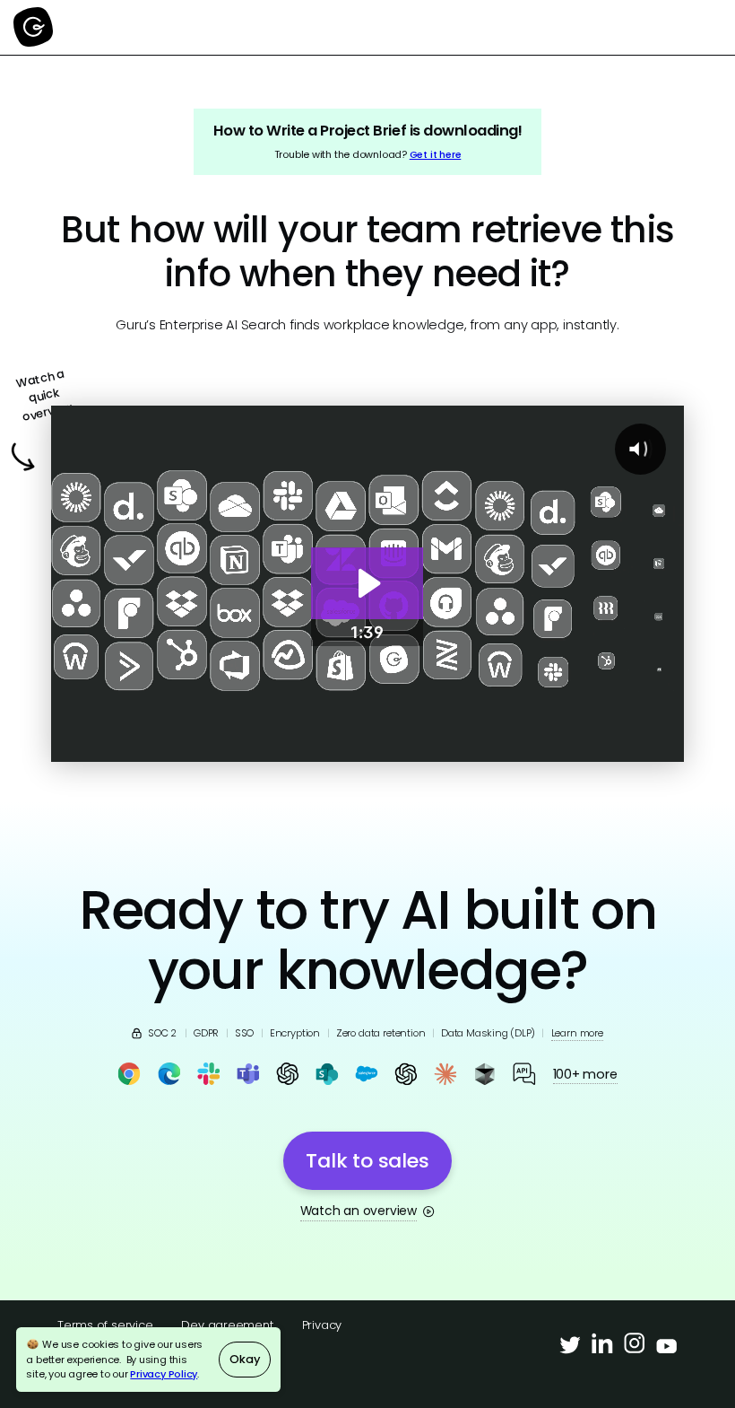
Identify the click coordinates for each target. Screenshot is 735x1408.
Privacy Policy (163, 1374)
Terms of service (104, 1325)
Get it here (436, 154)
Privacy (322, 1325)
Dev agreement (226, 1325)
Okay (244, 1359)
